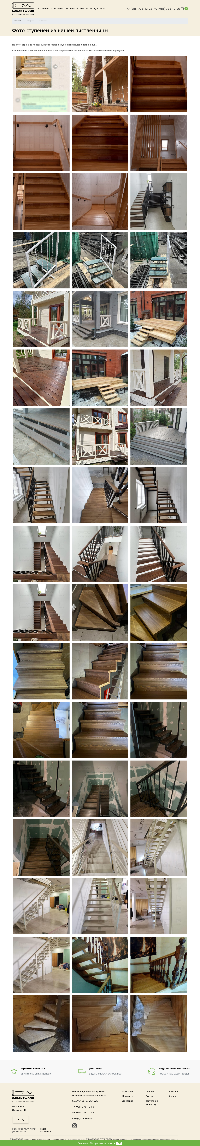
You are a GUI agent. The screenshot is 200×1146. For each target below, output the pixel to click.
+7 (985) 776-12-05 (139, 8)
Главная (17, 21)
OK (119, 1143)
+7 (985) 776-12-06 (167, 8)
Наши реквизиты (45, 1130)
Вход (21, 1120)
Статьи (149, 1096)
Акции (172, 1096)
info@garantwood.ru (83, 1118)
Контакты (86, 9)
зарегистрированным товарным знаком (49, 1139)
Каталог (70, 9)
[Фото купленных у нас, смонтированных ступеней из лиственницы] (41, 84)
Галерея (58, 9)
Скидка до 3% (85, 1143)
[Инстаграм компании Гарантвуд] (74, 1126)
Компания (43, 9)
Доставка (99, 9)
